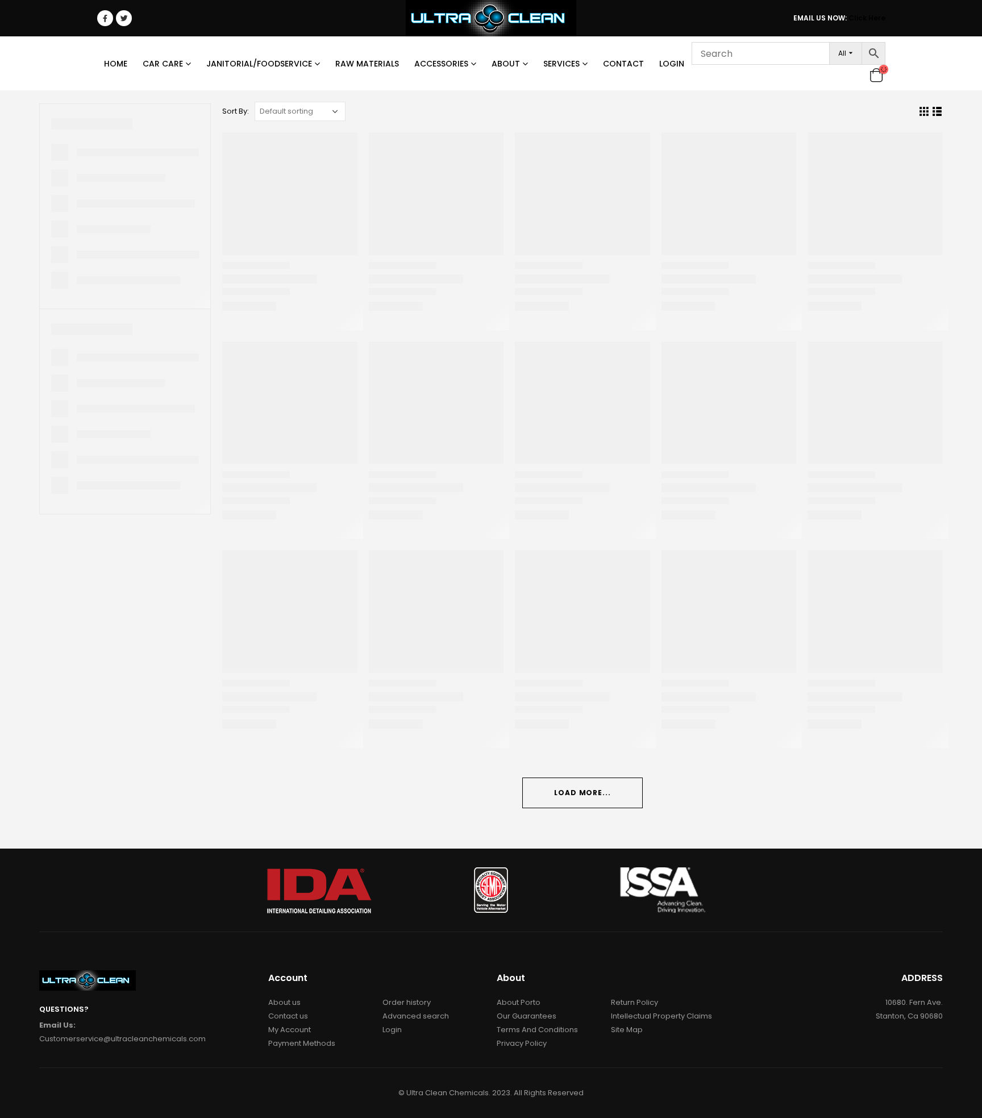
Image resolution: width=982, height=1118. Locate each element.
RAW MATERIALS (367, 63)
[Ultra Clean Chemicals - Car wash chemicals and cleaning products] (491, 18)
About (506, 63)
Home (115, 63)
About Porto (518, 1002)
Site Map (627, 1029)
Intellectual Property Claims (661, 1016)
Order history (406, 1002)
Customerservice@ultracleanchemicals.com (122, 1038)
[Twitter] (124, 18)
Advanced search (415, 1016)
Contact (623, 63)
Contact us (288, 1016)
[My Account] (857, 75)
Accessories (441, 63)
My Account (289, 1029)
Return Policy (634, 1002)
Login (671, 63)
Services (561, 63)
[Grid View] (924, 111)
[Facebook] (105, 18)
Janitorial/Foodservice (259, 63)
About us (284, 1002)
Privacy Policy (522, 1043)
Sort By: (235, 111)
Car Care (163, 63)
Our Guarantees (526, 1016)
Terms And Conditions (537, 1029)
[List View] (937, 111)
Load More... (582, 792)
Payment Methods (301, 1043)
